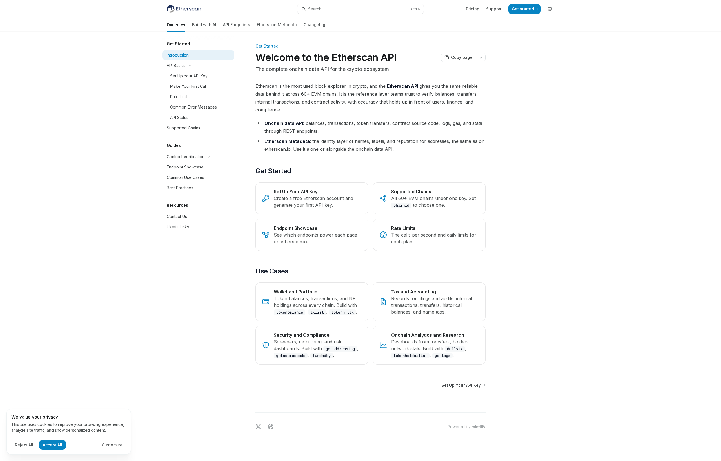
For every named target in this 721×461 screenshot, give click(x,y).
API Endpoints (236, 24)
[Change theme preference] (549, 9)
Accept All (52, 444)
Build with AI (204, 24)
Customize (112, 444)
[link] (311, 198)
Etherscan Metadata (277, 24)
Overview (176, 24)
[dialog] (69, 432)
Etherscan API (402, 86)
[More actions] (481, 57)
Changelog (314, 24)
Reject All (24, 444)
